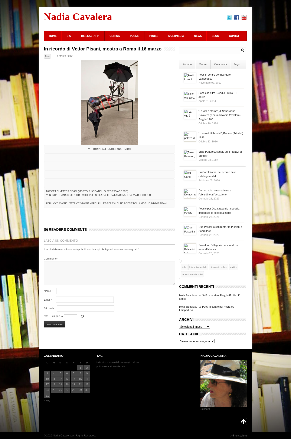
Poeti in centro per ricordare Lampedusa (206, 308)
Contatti (235, 35)
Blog (215, 35)
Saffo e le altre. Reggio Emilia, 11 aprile (210, 297)
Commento (51, 258)
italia (184, 267)
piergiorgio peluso (218, 267)
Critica (114, 35)
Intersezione (240, 435)
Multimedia (176, 35)
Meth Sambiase (188, 295)
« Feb (47, 400)
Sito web (49, 308)
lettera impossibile (198, 267)
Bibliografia (90, 35)
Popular (187, 64)
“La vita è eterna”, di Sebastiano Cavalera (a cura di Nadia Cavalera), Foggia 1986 (220, 115)
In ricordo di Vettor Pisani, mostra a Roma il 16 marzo (102, 49)
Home (53, 35)
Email (48, 299)
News (198, 35)
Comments (220, 64)
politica (233, 267)
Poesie (134, 35)
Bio (69, 35)
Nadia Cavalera (78, 16)
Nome (48, 291)
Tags (236, 64)
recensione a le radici (192, 274)
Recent (203, 64)
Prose (153, 35)
